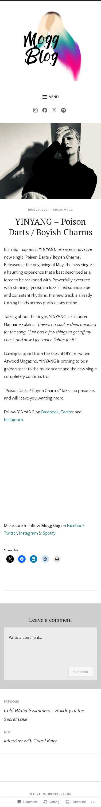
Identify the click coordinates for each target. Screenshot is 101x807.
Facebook (50, 412)
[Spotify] (65, 111)
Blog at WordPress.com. (50, 794)
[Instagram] (36, 111)
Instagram (13, 420)
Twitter (67, 412)
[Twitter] (55, 111)
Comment (80, 672)
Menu (54, 97)
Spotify (49, 533)
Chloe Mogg (63, 209)
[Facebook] (46, 111)
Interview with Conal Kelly (30, 736)
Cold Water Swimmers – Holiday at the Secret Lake (44, 711)
